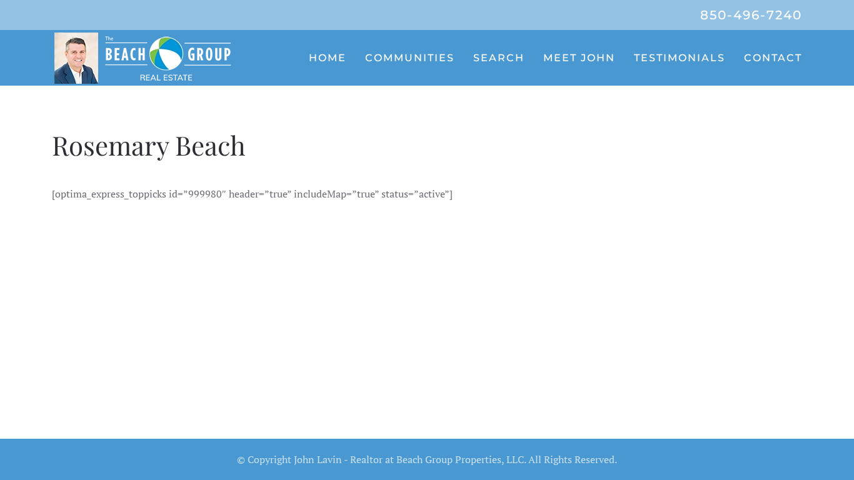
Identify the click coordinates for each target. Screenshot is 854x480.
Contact (773, 58)
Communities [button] (410, 58)
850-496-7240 (751, 15)
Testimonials (679, 58)
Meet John (579, 58)
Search (499, 58)
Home (327, 58)
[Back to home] (145, 58)
